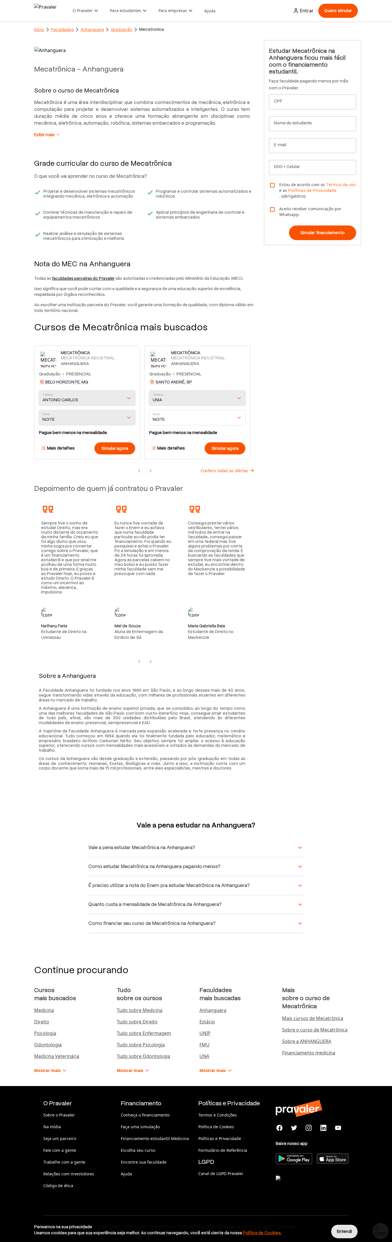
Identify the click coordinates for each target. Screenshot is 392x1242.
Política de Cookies (216, 1126)
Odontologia (48, 1045)
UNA (204, 1056)
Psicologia (45, 1033)
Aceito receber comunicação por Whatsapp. (310, 211)
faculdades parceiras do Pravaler (83, 278)
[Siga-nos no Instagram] (309, 1128)
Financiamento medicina (308, 1053)
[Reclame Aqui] (304, 1185)
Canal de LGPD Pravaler (220, 1173)
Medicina (44, 1010)
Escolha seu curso (138, 1150)
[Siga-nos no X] (294, 1128)
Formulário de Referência (222, 1150)
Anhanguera (92, 29)
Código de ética (58, 1185)
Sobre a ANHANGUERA (306, 1041)
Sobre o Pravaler (59, 1115)
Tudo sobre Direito (137, 1022)
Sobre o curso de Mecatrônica (315, 1030)
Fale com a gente (59, 1150)
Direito (41, 1022)
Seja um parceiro (59, 1138)
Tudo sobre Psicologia (141, 1045)
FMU (204, 1045)
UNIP (205, 1033)
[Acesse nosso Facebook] (280, 1128)
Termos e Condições (217, 1115)
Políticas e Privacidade (219, 1138)
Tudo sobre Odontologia (143, 1056)
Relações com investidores (68, 1174)
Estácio (207, 1022)
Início (39, 29)
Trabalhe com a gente (64, 1162)
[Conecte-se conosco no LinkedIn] (323, 1128)
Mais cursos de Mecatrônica (312, 1018)
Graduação (121, 29)
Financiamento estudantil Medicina (155, 1138)
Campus (48, 395)
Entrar (307, 10)
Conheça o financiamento (145, 1115)
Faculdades (62, 29)
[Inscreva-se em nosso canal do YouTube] (338, 1128)
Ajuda (210, 11)
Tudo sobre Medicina (139, 1010)
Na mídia (52, 1126)
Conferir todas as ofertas (224, 470)
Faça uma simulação (140, 1126)
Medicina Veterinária (56, 1056)
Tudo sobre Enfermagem (144, 1033)
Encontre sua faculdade (143, 1162)
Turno (45, 414)
